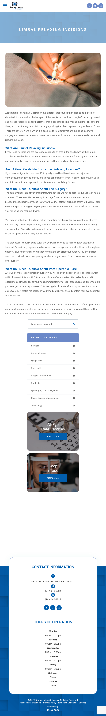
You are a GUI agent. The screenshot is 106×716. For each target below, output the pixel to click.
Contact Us (53, 478)
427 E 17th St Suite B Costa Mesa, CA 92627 (53, 581)
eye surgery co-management (45, 390)
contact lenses (38, 353)
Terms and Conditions (68, 703)
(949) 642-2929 (53, 591)
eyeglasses (36, 360)
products (35, 383)
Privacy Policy (49, 703)
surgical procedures (41, 375)
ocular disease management (45, 398)
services (35, 346)
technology (36, 405)
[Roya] (53, 710)
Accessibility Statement (30, 703)
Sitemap (82, 703)
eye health (36, 368)
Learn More (53, 436)
